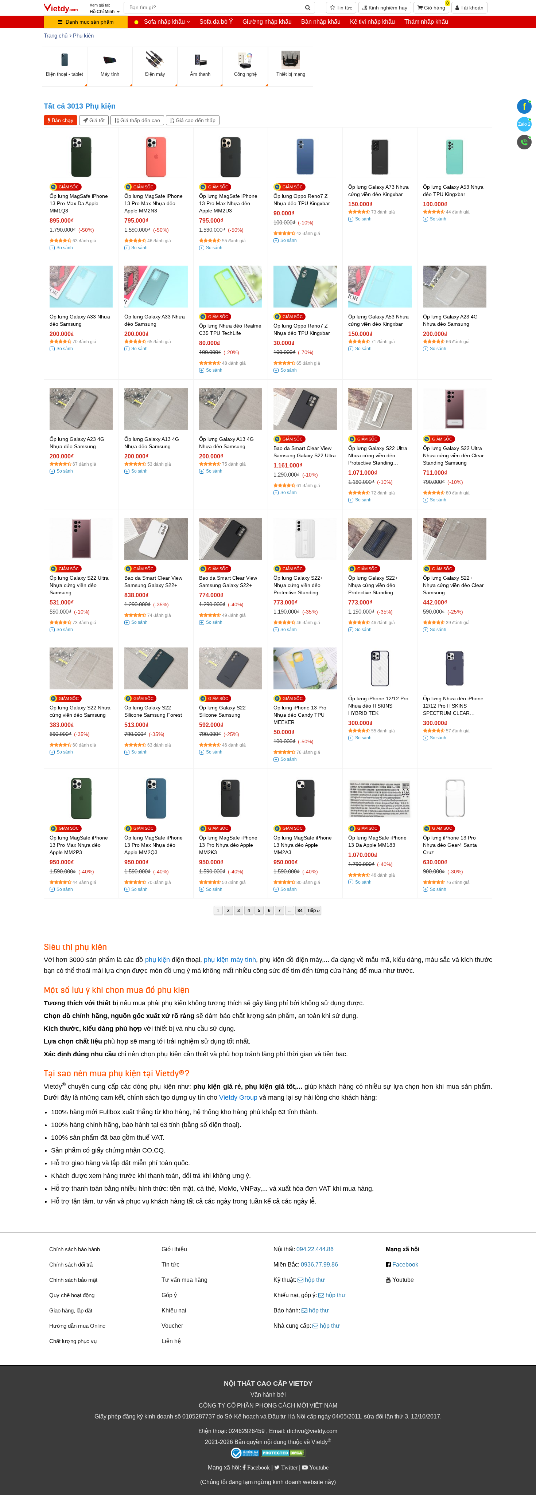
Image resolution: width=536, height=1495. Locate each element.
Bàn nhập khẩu (321, 22)
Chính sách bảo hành (74, 1249)
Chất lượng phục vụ (73, 1341)
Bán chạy (61, 120)
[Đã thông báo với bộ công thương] (245, 1453)
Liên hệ (171, 1341)
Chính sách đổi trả (71, 1264)
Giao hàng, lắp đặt (70, 1310)
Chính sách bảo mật (73, 1280)
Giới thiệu (174, 1249)
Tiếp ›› (313, 910)
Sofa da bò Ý (216, 22)
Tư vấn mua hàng (184, 1280)
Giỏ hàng (436, 6)
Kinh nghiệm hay (387, 8)
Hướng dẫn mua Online (77, 1326)
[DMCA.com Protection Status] (283, 1454)
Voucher (172, 1326)
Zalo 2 (524, 124)
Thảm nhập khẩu (426, 22)
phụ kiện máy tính (230, 959)
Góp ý (169, 1295)
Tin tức (343, 8)
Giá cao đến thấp (194, 120)
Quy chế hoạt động (71, 1295)
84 (300, 910)
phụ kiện (157, 959)
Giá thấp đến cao (139, 120)
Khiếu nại (174, 1310)
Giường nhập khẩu (267, 22)
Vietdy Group (238, 1097)
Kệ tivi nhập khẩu (372, 22)
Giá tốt (96, 120)
